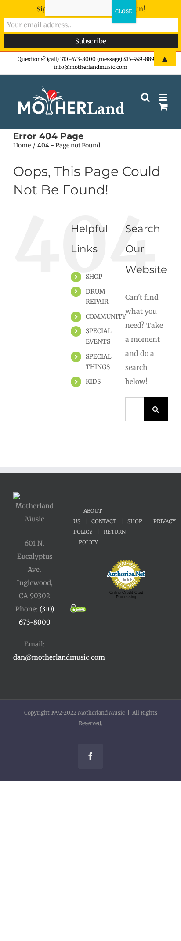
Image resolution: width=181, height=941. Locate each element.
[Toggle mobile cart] (163, 106)
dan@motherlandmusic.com (59, 657)
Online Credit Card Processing (126, 594)
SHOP (94, 276)
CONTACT (103, 521)
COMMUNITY (106, 316)
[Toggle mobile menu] (163, 97)
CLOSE (123, 11)
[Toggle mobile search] (145, 97)
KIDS (93, 381)
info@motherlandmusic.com (90, 67)
